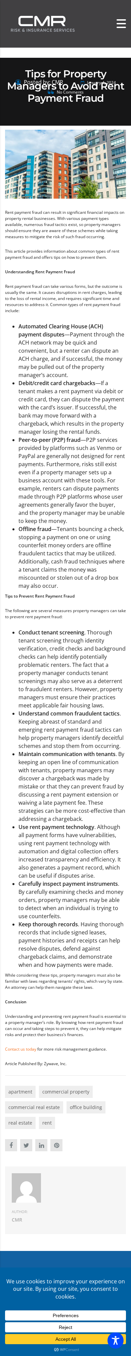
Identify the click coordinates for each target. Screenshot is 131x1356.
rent (47, 1123)
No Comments (70, 92)
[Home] (42, 23)
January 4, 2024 (101, 82)
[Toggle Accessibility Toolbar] (115, 1340)
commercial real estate (34, 1107)
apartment (20, 1091)
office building (86, 1107)
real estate (20, 1123)
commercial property (65, 1091)
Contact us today (20, 1049)
